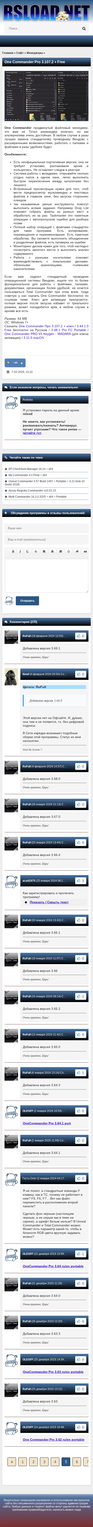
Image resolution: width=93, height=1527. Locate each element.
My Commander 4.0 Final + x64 (28, 475)
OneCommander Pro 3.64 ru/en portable (53, 1266)
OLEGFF (28, 1111)
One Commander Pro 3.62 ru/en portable (53, 1439)
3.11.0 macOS (33, 337)
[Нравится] (22, 363)
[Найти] (83, 28)
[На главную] (46, 11)
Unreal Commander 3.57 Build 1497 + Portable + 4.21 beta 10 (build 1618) (45, 483)
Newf (26, 674)
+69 (15, 363)
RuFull (27, 636)
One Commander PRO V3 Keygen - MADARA (38, 334)
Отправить (27, 600)
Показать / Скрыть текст (49, 902)
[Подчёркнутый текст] (28, 551)
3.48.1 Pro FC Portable (68, 330)
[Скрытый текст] (77, 551)
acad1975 (29, 880)
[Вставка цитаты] (85, 551)
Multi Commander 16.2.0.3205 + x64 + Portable (38, 496)
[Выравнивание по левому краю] (44, 551)
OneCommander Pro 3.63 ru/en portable (53, 1372)
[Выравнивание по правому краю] (60, 551)
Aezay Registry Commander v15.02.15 (32, 490)
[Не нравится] (8, 363)
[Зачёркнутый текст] (36, 551)
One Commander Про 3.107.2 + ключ (46, 326)
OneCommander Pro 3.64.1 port (47, 1123)
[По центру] (52, 551)
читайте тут (32, 433)
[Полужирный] (12, 551)
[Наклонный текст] (20, 551)
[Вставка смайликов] (69, 551)
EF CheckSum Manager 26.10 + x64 (31, 469)
